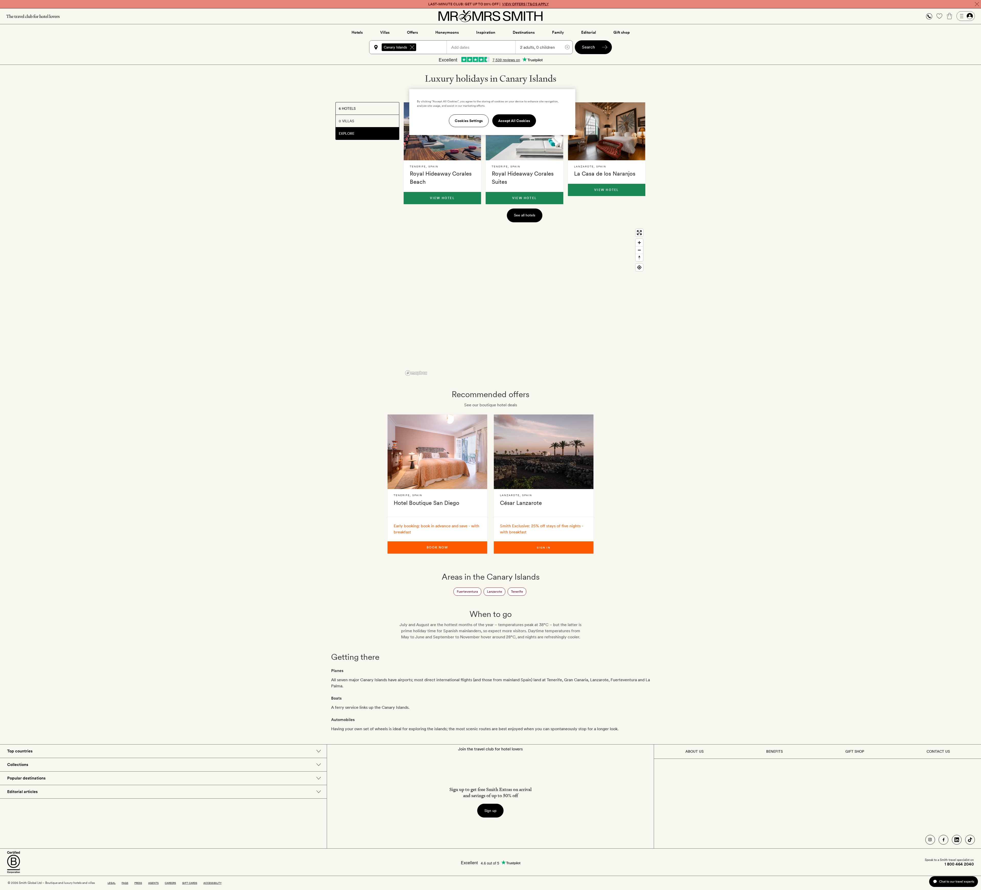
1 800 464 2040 (959, 864)
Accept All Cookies (514, 121)
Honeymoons (447, 32)
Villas (385, 32)
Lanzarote (494, 591)
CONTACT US (938, 751)
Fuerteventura (467, 591)
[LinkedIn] (957, 840)
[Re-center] (639, 267)
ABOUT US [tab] (694, 751)
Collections (17, 764)
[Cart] (949, 16)
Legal (111, 882)
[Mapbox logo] (416, 373)
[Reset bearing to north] (639, 257)
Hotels (357, 32)
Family (558, 32)
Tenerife (517, 591)
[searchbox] (433, 47)
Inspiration (485, 32)
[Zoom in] (639, 242)
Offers (412, 32)
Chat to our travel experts (956, 881)
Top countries (19, 751)
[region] (524, 301)
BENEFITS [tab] (774, 751)
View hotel (442, 198)
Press (138, 882)
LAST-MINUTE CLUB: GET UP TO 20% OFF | (488, 4)
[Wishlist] (939, 16)
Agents (153, 882)
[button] (929, 16)
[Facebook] (943, 840)
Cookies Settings (469, 121)
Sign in (544, 547)
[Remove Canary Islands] (412, 47)
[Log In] (965, 16)
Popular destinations (26, 778)
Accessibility (212, 882)
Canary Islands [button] (395, 47)
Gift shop (621, 32)
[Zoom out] (639, 250)
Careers (170, 882)
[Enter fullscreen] (639, 232)
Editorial (588, 32)
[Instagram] (930, 840)
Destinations (524, 32)
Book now (437, 547)
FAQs (125, 882)
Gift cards (189, 882)
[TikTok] (970, 840)
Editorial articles (22, 791)
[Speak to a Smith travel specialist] (929, 16)
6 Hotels (347, 108)
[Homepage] (490, 16)
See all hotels (524, 215)
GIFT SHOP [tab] (854, 751)
